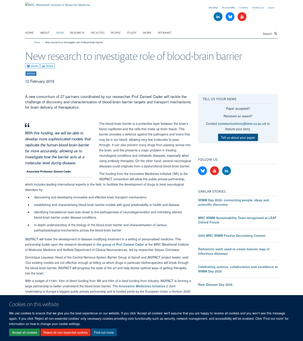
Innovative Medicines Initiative (142, 286)
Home (29, 32)
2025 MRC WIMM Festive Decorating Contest (232, 235)
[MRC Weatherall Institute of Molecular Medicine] (57, 3)
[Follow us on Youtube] (242, 17)
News (60, 32)
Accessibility (228, 7)
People (116, 32)
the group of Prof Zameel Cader (120, 244)
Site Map (213, 7)
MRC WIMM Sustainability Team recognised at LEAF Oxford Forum (237, 220)
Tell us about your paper (238, 137)
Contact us (258, 7)
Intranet (165, 32)
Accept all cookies (24, 332)
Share (34, 66)
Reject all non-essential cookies (65, 332)
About (45, 32)
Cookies (243, 7)
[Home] (29, 42)
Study (131, 32)
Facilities (97, 32)
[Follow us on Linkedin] (218, 17)
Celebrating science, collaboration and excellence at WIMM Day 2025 (238, 269)
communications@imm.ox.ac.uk (242, 123)
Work (147, 32)
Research (77, 32)
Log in (271, 7)
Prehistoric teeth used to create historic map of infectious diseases (234, 251)
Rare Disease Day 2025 (215, 284)
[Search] (275, 33)
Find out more (104, 332)
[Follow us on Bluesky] (230, 17)
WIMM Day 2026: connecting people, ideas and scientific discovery (233, 202)
